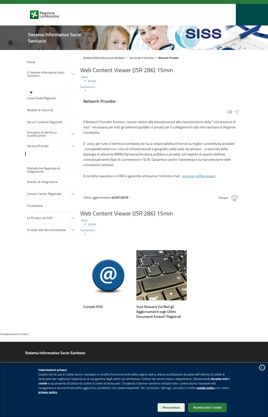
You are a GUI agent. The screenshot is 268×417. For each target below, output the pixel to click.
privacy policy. (48, 392)
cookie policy (205, 387)
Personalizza (171, 407)
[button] (232, 14)
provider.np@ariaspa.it (199, 176)
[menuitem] (165, 81)
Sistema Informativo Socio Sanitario (104, 58)
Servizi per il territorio (141, 58)
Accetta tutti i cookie (207, 407)
